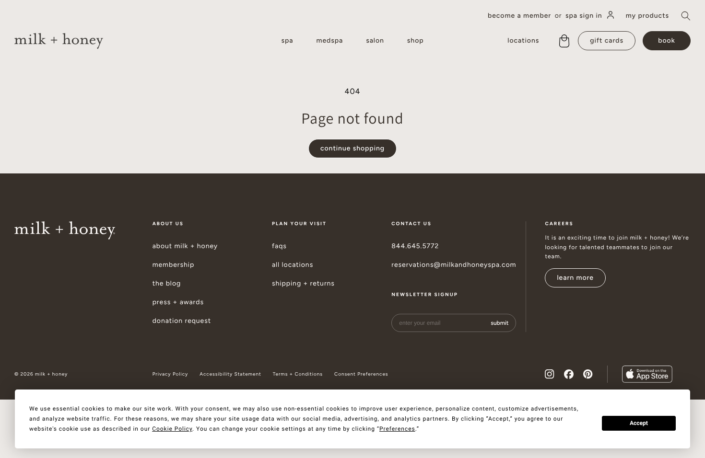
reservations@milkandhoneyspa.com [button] (453, 265)
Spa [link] (287, 40)
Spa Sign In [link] (583, 15)
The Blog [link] (167, 283)
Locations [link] (523, 40)
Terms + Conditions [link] (298, 374)
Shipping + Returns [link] (303, 283)
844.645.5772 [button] (415, 246)
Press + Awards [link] (178, 302)
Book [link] (666, 40)
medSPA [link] (329, 40)
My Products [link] (647, 16)
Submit (499, 323)
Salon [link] (375, 40)
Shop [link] (415, 40)
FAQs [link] (279, 246)
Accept (639, 423)
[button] (686, 16)
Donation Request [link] (182, 321)
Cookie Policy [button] (172, 428)
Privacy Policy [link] (170, 374)
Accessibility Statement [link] (230, 374)
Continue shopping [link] (352, 148)
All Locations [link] (292, 265)
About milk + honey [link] (185, 246)
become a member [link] (519, 16)
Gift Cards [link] (606, 40)
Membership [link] (174, 265)
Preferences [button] (397, 428)
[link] (58, 41)
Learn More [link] (575, 278)
